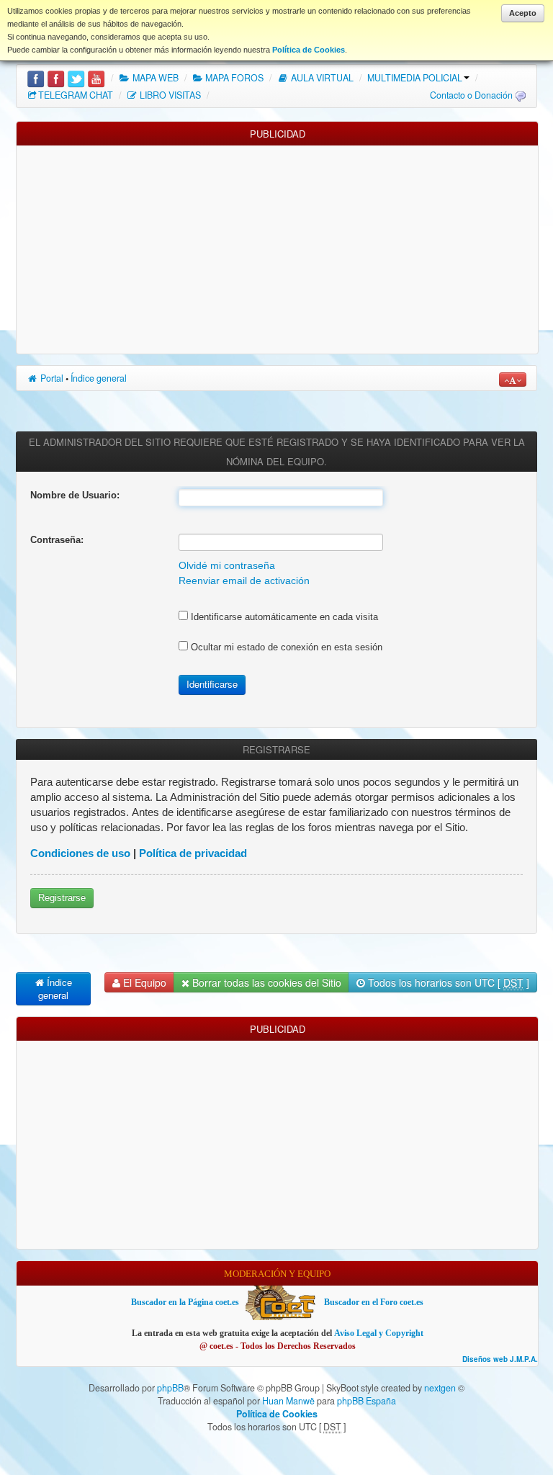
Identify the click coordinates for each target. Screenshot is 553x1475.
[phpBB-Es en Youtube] (96, 77)
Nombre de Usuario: (75, 495)
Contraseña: (57, 539)
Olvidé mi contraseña (227, 565)
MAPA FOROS (233, 77)
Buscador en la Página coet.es (185, 1302)
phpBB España (366, 1400)
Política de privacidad (193, 853)
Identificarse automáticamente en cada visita (283, 616)
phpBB (170, 1387)
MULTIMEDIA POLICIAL (414, 77)
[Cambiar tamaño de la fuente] (512, 379)
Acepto (522, 13)
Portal (50, 378)
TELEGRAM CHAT (75, 95)
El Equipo (143, 982)
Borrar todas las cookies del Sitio (265, 982)
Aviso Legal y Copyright (378, 1333)
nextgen (440, 1387)
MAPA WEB (154, 77)
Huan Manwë (288, 1400)
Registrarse (62, 897)
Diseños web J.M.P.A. (500, 1359)
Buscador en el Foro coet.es (373, 1302)
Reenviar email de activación (244, 580)
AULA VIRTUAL (321, 77)
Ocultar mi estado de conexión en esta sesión (285, 647)
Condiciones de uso (80, 853)
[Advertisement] (277, 246)
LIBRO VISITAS (169, 95)
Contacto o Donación (471, 95)
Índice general (99, 378)
